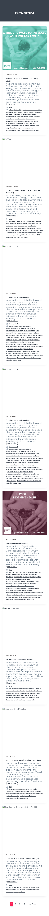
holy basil (37, 693)
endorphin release (30, 114)
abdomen (12, 326)
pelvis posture (18, 349)
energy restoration (22, 116)
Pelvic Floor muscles (13, 796)
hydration (21, 226)
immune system (10, 695)
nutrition (24, 230)
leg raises (19, 344)
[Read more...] (12, 104)
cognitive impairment (35, 112)
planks (24, 351)
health (38, 337)
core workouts (27, 333)
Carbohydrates (30, 221)
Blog (10, 107)
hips (18, 889)
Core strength (18, 333)
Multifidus (33, 793)
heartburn (9, 583)
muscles (18, 230)
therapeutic (9, 700)
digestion (9, 577)
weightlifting (24, 798)
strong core (9, 892)
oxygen (30, 230)
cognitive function (11, 112)
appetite (25, 572)
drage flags (19, 335)
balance (11, 110)
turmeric (15, 700)
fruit (37, 223)
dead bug (35, 333)
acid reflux (12, 572)
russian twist (34, 353)
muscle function (11, 230)
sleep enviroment (22, 128)
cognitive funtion (23, 112)
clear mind (38, 221)
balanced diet (21, 221)
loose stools (9, 590)
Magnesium (9, 228)
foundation (38, 791)
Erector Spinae (27, 335)
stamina (30, 128)
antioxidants (24, 688)
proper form (30, 351)
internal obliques (11, 344)
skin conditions (30, 698)
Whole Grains (23, 237)
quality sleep (19, 123)
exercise (30, 116)
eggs (7, 223)
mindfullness (34, 344)
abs (10, 887)
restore (22, 126)
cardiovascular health (12, 691)
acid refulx (19, 572)
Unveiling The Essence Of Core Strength (22, 858)
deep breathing (10, 335)
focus (33, 223)
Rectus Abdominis (17, 353)
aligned (14, 887)
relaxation (27, 353)
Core (37, 331)
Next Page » (32, 903)
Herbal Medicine (17, 583)
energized (20, 223)
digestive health (17, 577)
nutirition (28, 346)
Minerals (38, 228)
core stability (10, 333)
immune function (11, 586)
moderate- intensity (12, 121)
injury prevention (11, 342)
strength (39, 233)
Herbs (25, 583)
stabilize (36, 355)
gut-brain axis (30, 581)
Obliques (40, 793)
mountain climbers (11, 346)
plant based (9, 698)
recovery (8, 353)
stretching (32, 130)
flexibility (37, 116)
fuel (40, 223)
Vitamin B (29, 235)
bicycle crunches (24, 328)
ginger (12, 693)
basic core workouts (12, 328)
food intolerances (21, 579)
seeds (14, 233)
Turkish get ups (36, 358)
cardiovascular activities (34, 110)
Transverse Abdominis (24, 358)
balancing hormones (34, 688)
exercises (9, 889)
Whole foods (30, 599)
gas (28, 579)
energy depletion (11, 116)
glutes (22, 337)
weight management (20, 599)
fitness (32, 791)
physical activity (33, 121)
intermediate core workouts (25, 342)
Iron (26, 226)
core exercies (16, 789)
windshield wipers (11, 360)
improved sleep (30, 119)
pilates (19, 351)
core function (25, 789)
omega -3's (34, 346)
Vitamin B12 (36, 235)
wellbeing (22, 700)
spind (14, 355)
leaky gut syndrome (27, 588)
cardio (25, 110)
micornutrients (30, 228)
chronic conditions (29, 331)
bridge (21, 331)
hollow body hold (27, 340)
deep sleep (9, 114)
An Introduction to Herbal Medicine (20, 660)
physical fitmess (28, 349)
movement (21, 346)
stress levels (9, 597)
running (32, 126)
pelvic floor (10, 349)
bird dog (32, 328)
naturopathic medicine (28, 592)
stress (41, 355)
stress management (23, 130)
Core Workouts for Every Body (18, 297)
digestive (22, 691)
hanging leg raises (30, 337)
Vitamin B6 (9, 237)
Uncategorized (13, 324)
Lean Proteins (32, 226)
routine (27, 126)
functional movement (13, 337)
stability (36, 889)
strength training (11, 130)
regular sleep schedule (12, 126)
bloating (8, 574)
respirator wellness (19, 698)
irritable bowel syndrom (13, 588)
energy (25, 223)
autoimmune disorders (35, 572)
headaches (9, 119)
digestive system (28, 577)
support (16, 892)
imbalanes (33, 583)
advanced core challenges (23, 326)
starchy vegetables (30, 233)
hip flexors (9, 340)
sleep (37, 126)
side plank (9, 355)
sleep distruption (11, 128)
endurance (13, 223)
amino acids (12, 221)
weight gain (36, 597)
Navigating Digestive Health (17, 543)
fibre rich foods (10, 579)
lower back (26, 344)
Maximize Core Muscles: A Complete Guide (23, 760)
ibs (28, 583)
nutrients (14, 595)
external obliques (38, 335)
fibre (29, 223)
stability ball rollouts (27, 355)
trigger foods (22, 597)
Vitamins (16, 237)
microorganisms (27, 590)
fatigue (35, 577)
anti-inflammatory (14, 688)
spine (18, 355)
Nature (27, 695)
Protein (36, 351)
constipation (24, 574)
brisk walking (18, 110)
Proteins (9, 233)
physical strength (11, 351)
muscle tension (23, 121)
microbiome (17, 590)
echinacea (39, 691)
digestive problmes (19, 114)
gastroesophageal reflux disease (15, 581)
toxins (16, 597)
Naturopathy (39, 592)
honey (15, 226)
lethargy (35, 588)
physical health (10, 123)
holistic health (17, 340)
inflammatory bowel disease (25, 586)
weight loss (9, 599)
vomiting (29, 597)
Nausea (9, 595)
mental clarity (20, 695)
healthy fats (9, 226)
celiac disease (16, 574)
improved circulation (19, 119)
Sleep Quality (20, 233)
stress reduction (11, 358)
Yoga (37, 130)
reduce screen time (29, 123)
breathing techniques (12, 331)
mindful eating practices (13, 592)
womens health (30, 700)
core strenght (10, 791)
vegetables (21, 235)
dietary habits (33, 574)
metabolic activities (19, 228)
